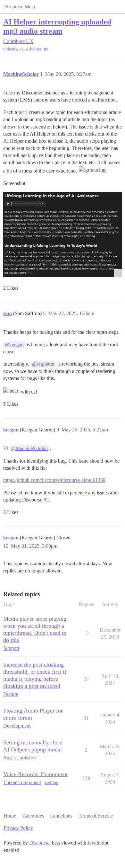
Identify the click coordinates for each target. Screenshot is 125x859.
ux (46, 49)
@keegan (14, 344)
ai (21, 49)
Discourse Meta (19, 6)
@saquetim (43, 364)
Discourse (39, 843)
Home (10, 815)
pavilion (51, 782)
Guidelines (61, 815)
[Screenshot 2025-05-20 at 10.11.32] (62, 234)
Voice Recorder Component (35, 774)
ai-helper (33, 49)
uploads (10, 49)
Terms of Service (96, 815)
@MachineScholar (29, 448)
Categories (33, 815)
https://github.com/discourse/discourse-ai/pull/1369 (54, 480)
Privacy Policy (18, 828)
